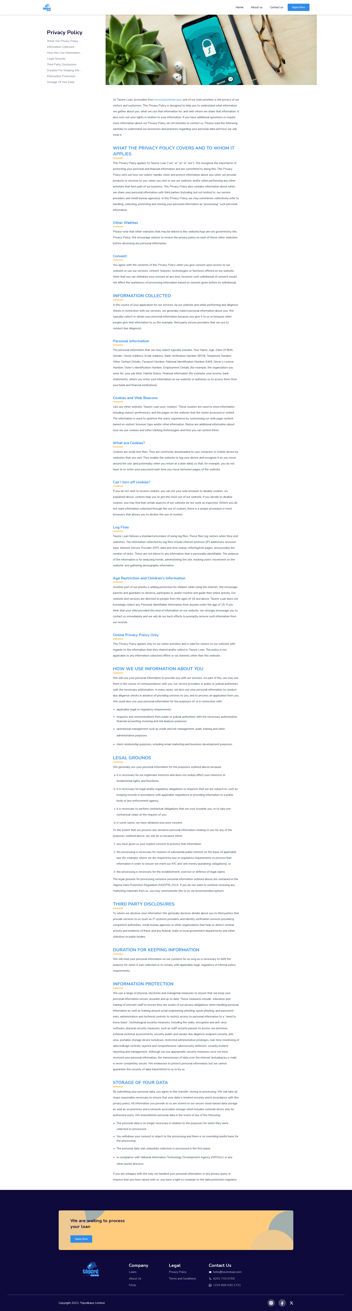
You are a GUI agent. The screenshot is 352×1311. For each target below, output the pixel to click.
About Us (135, 1279)
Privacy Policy (177, 1272)
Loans (133, 1272)
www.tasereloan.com (167, 100)
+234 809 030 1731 (227, 1285)
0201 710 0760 (224, 1279)
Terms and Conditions (182, 1279)
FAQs (132, 1285)
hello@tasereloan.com (227, 1272)
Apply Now (298, 7)
